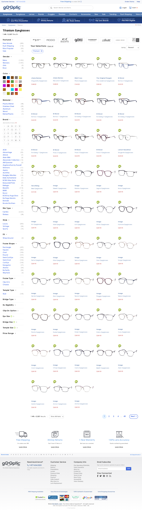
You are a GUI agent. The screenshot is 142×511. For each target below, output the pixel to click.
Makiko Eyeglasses (81, 188)
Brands (41, 14)
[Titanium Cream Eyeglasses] (16, 85)
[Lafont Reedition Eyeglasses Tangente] (128, 137)
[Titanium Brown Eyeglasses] (12, 77)
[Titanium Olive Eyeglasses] (8, 93)
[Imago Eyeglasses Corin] (41, 353)
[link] (53, 497)
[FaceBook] (97, 476)
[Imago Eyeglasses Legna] (106, 173)
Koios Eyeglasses (124, 188)
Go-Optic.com (57, 504)
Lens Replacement (56, 483)
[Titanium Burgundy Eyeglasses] (8, 85)
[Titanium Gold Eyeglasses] (20, 77)
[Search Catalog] (51, 8)
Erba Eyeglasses (59, 260)
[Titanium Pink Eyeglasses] (16, 81)
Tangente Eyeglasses (125, 152)
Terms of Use (78, 475)
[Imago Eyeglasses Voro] (106, 245)
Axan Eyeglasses (124, 368)
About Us (76, 469)
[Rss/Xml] (110, 476)
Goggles (51, 14)
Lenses (31, 14)
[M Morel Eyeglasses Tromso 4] (128, 65)
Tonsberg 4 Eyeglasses (83, 116)
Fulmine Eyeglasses (125, 224)
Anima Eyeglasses (81, 404)
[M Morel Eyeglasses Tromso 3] (41, 101)
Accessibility (77, 479)
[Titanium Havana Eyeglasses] (12, 93)
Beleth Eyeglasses (102, 368)
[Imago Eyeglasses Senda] (41, 281)
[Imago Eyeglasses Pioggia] (106, 281)
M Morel (121, 78)
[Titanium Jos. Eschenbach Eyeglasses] (134, 40)
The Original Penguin (104, 78)
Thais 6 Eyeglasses (59, 152)
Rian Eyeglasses (59, 296)
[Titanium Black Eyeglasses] (4, 77)
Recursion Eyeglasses (61, 81)
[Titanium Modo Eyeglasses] (51, 40)
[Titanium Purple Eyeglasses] (4, 85)
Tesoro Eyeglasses (81, 296)
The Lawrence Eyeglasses (105, 81)
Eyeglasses (7, 14)
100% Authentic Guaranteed (83, 491)
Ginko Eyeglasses (102, 224)
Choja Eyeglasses (59, 368)
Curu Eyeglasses (124, 332)
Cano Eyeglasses (81, 368)
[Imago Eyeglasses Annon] (63, 388)
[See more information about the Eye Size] (11, 316)
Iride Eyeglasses (58, 224)
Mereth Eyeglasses (59, 188)
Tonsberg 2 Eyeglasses (126, 117)
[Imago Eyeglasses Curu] (128, 317)
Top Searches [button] (71, 508)
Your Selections (38, 46)
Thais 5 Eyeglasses (81, 152)
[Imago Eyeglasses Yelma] (84, 245)
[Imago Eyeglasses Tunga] (128, 245)
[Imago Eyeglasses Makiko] (84, 173)
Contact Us (77, 471)
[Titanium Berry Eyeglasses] (16, 89)
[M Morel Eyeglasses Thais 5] (84, 137)
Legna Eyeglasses (102, 188)
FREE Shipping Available (35, 491)
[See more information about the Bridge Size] (14, 322)
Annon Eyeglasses (59, 404)
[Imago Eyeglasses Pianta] (41, 317)
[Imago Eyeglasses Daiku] (106, 317)
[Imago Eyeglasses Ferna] (41, 245)
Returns (52, 467)
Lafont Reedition (124, 150)
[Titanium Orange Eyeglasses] (12, 85)
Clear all (50, 46)
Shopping (53, 475)
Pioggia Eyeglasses (103, 296)
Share (139, 25)
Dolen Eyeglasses (81, 332)
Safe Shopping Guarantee (106, 491)
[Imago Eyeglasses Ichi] (84, 209)
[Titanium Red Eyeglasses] (8, 81)
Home (4, 25)
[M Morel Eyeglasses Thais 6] (63, 137)
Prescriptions (54, 469)
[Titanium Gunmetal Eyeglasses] (16, 77)
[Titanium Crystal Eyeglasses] (4, 93)
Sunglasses (20, 14)
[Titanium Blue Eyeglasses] (8, 77)
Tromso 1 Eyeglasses (60, 116)
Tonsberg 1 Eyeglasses (39, 152)
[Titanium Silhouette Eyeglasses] (106, 40)
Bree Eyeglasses (37, 188)
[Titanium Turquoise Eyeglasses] (12, 89)
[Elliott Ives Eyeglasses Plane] (84, 65)
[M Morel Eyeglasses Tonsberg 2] (128, 101)
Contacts (73, 14)
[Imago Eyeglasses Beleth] (106, 353)
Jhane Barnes (36, 78)
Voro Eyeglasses (102, 260)
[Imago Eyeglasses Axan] (128, 352)
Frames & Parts (55, 473)
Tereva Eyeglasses (124, 296)
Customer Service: (8, 1)
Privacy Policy (78, 473)
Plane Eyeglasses (81, 81)
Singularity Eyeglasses (39, 81)
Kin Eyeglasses (36, 224)
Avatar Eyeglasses (37, 404)
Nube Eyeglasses (59, 332)
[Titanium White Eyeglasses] (8, 89)
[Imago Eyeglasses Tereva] (128, 281)
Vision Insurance (79, 467)
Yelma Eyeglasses (81, 260)
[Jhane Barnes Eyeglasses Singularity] (41, 65)
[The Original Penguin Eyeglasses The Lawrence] (106, 65)
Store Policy (77, 477)
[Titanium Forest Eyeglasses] (12, 81)
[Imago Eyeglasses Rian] (63, 281)
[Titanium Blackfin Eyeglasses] (65, 40)
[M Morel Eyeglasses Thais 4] (106, 137)
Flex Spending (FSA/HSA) (81, 465)
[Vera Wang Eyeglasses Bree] (41, 173)
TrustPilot (75, 498)
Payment (53, 477)
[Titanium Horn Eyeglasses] (16, 93)
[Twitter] (101, 476)
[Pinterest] (104, 476)
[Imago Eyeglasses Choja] (63, 352)
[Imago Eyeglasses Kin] (41, 209)
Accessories (86, 14)
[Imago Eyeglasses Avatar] (41, 388)
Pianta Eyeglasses (37, 332)
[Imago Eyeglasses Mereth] (63, 173)
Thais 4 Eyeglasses (103, 152)
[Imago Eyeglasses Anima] (84, 388)
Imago (55, 185)
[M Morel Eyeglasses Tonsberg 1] (41, 137)
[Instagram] (107, 476)
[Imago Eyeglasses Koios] (128, 173)
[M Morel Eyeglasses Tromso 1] (63, 101)
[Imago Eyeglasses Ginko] (106, 209)
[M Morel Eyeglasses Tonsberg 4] (84, 101)
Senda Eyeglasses (37, 296)
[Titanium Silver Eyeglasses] (20, 81)
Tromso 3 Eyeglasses (38, 117)
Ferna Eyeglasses (37, 260)
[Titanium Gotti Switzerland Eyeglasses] (78, 40)
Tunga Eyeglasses (124, 260)
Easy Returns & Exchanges (59, 491)
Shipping (53, 465)
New (96, 14)
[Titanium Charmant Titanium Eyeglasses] (92, 40)
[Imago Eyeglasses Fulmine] (128, 209)
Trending (112, 14)
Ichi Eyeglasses (80, 224)
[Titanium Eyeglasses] (12, 465)
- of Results (38, 416)
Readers (62, 14)
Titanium (20, 25)
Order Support (54, 479)
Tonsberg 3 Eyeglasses (104, 117)
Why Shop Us (54, 481)
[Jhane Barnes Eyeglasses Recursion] (63, 65)
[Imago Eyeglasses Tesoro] (84, 281)
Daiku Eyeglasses (102, 332)
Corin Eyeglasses (37, 368)
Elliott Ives (78, 78)
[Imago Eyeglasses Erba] (63, 245)
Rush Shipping (126, 14)
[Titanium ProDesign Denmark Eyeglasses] (120, 40)
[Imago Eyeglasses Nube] (63, 317)
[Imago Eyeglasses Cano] (84, 352)
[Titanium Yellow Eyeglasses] (20, 89)
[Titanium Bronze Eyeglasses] (4, 89)
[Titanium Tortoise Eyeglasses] (20, 85)
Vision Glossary (78, 481)
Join (128, 468)
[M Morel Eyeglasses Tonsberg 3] (106, 101)
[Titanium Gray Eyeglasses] (4, 81)
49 (125, 416)
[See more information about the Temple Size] (15, 328)
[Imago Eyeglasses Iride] (63, 209)
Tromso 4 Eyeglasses (125, 81)
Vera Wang (35, 186)
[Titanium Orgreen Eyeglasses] (37, 40)
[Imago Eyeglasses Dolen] (84, 317)
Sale (104, 14)
